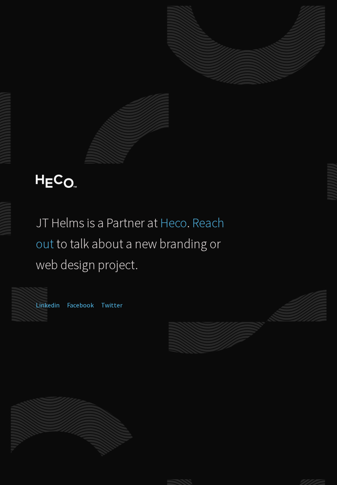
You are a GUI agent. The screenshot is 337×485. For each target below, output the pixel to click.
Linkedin (48, 305)
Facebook (80, 305)
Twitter (111, 305)
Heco (173, 223)
